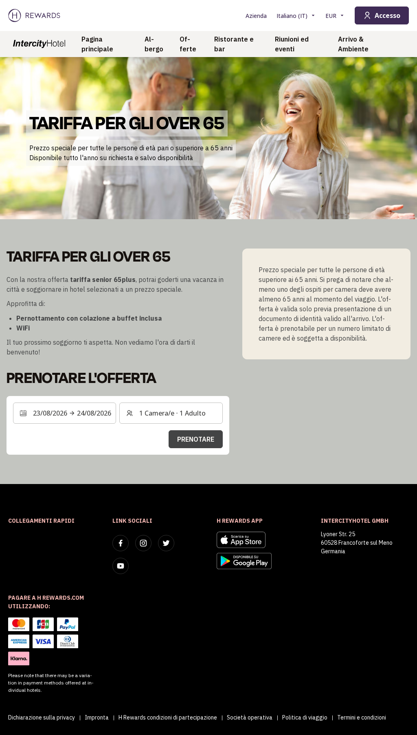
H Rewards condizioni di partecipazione (168, 717)
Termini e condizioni (361, 717)
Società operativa (249, 717)
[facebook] (120, 543)
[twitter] (166, 543)
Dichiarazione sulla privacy (41, 717)
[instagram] (143, 543)
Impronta (97, 717)
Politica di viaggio (304, 717)
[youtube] (120, 566)
